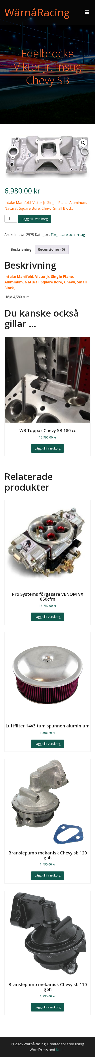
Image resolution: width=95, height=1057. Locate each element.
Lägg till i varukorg (35, 219)
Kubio (61, 1049)
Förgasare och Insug (68, 234)
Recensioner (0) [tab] (51, 249)
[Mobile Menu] (87, 12)
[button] (83, 143)
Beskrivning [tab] (21, 249)
